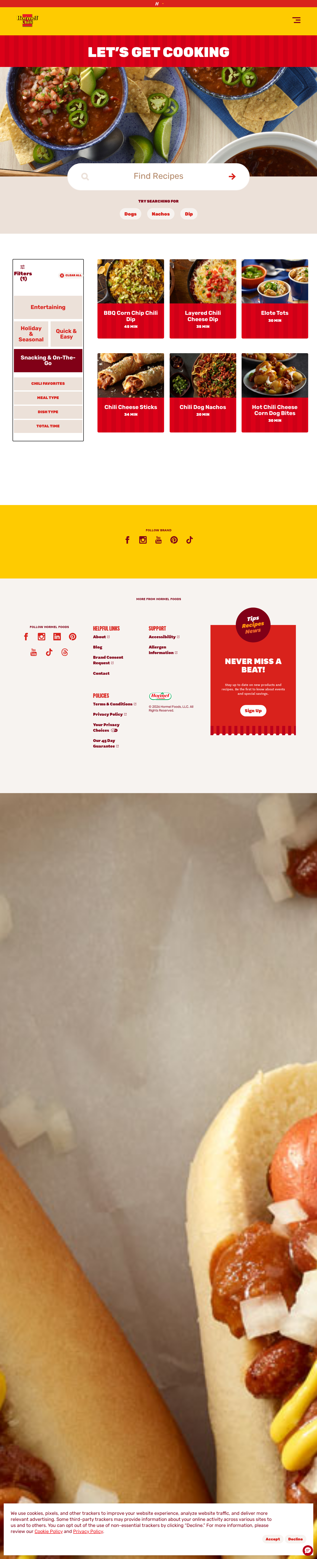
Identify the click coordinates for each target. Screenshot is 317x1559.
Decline (295, 1539)
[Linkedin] (57, 637)
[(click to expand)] (158, 3)
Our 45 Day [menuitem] (104, 743)
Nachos (161, 214)
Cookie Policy (49, 1531)
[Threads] (65, 652)
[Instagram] (143, 540)
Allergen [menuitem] (161, 649)
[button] (308, 1550)
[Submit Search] (231, 176)
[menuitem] (116, 637)
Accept (273, 1539)
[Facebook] (127, 540)
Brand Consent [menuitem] (108, 660)
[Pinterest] (174, 540)
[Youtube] (158, 540)
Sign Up (253, 710)
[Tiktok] (190, 540)
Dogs (130, 214)
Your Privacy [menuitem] (106, 727)
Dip (189, 214)
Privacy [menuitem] (108, 714)
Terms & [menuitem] (113, 704)
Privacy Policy (88, 1531)
